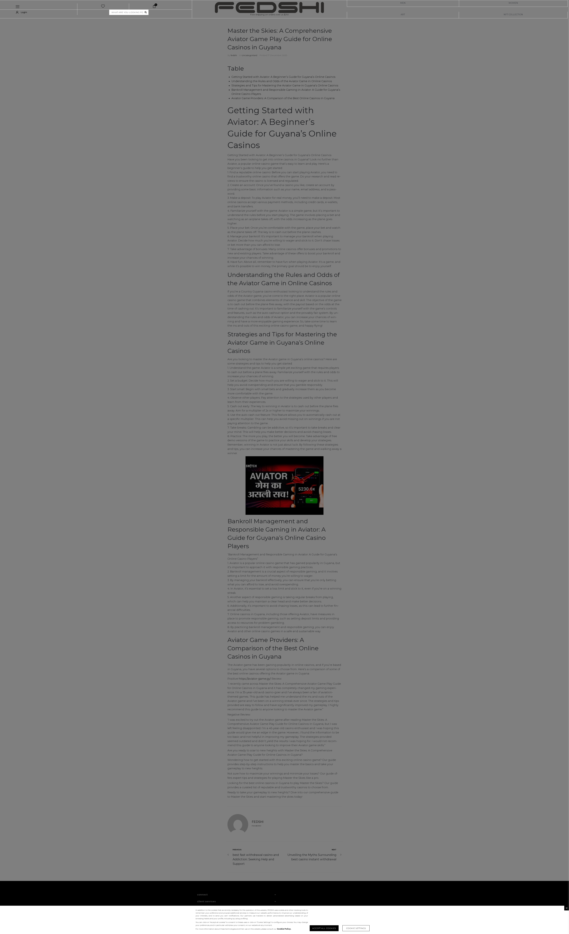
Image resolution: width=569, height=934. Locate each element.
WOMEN (513, 3)
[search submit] (145, 12)
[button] (356, 928)
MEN (403, 3)
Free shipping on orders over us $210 (269, 14)
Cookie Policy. (284, 929)
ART (403, 14)
